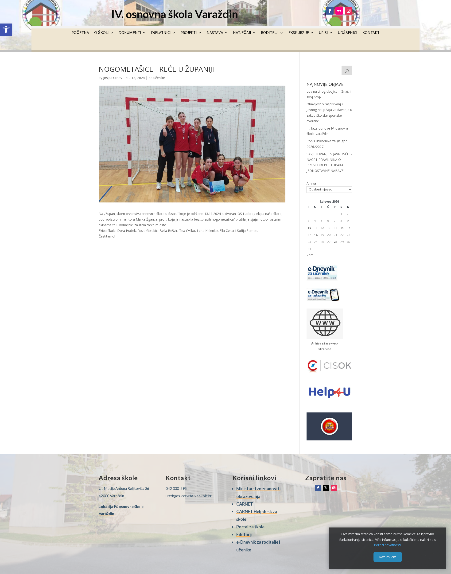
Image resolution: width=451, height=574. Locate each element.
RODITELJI (270, 32)
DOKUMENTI (130, 32)
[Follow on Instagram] (348, 11)
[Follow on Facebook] (330, 11)
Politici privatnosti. (387, 545)
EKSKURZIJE (298, 32)
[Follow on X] (326, 488)
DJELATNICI (161, 32)
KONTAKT (371, 32)
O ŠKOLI (101, 32)
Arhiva (311, 183)
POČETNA (80, 32)
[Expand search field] (347, 70)
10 (309, 228)
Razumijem (387, 556)
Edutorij (244, 534)
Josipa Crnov (112, 77)
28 (335, 242)
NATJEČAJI (242, 32)
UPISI (323, 32)
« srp (310, 255)
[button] (6, 30)
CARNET (244, 504)
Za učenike (156, 77)
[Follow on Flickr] (339, 11)
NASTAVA (215, 32)
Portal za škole (250, 526)
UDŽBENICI (347, 32)
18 (315, 235)
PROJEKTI (189, 32)
